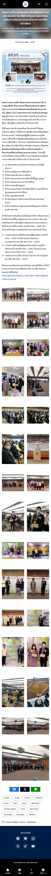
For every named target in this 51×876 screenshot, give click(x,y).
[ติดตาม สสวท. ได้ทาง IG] (33, 838)
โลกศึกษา (32, 814)
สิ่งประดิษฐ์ (8, 814)
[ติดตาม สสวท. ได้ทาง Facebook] (18, 838)
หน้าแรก (5, 28)
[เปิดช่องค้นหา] (46, 4)
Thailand (38, 798)
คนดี (15, 803)
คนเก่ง (24, 803)
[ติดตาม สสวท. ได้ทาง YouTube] (33, 846)
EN (39, 4)
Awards (6, 798)
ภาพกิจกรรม (31, 822)
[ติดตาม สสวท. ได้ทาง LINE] (25, 838)
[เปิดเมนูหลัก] (4, 4)
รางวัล (23, 809)
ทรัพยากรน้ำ (35, 803)
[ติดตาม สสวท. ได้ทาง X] (18, 846)
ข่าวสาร (12, 28)
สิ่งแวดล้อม (20, 814)
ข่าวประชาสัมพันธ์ (11, 822)
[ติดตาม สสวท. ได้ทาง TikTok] (25, 846)
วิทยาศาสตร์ (34, 809)
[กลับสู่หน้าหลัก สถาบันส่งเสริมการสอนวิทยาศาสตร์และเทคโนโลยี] (25, 4)
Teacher (27, 798)
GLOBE (16, 798)
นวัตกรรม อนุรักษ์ (10, 809)
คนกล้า (6, 803)
